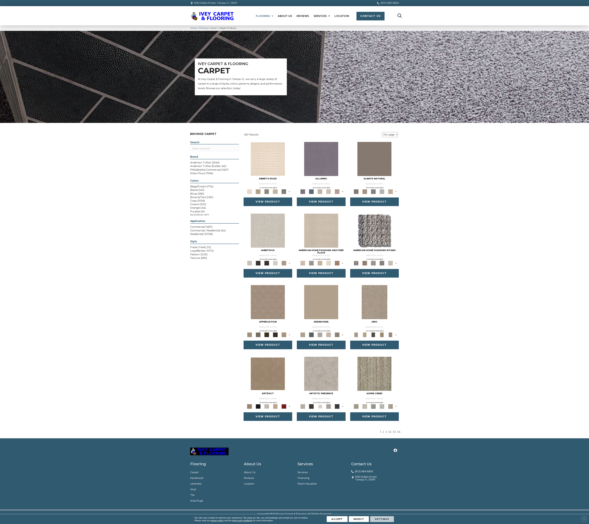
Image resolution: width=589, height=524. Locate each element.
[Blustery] (382, 191)
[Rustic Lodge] (390, 406)
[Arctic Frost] (258, 334)
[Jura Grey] (382, 263)
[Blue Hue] (311, 334)
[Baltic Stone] (321, 373)
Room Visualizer (307, 483)
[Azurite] (311, 191)
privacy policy (217, 520)
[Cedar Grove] (373, 263)
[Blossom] (337, 191)
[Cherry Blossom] (284, 406)
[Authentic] (321, 302)
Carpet (213, 28)
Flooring (203, 28)
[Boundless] (267, 191)
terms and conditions (242, 520)
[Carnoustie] (284, 334)
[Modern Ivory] (390, 263)
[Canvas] (268, 230)
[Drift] (328, 334)
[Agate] (321, 230)
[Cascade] (267, 406)
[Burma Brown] (311, 406)
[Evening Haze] (337, 334)
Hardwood (196, 478)
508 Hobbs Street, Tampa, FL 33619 (215, 3)
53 (394, 431)
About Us (249, 472)
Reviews (249, 478)
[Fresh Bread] (284, 263)
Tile (192, 495)
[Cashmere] (275, 406)
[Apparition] (373, 334)
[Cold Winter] (328, 406)
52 (390, 431)
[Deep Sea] (337, 406)
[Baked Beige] (320, 263)
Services (303, 472)
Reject (359, 519)
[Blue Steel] (374, 230)
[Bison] (267, 334)
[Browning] (275, 334)
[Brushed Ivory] (328, 263)
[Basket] (365, 191)
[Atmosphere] (311, 263)
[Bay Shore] (382, 334)
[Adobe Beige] (374, 302)
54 (398, 431)
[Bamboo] (258, 191)
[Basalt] (320, 191)
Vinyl (193, 489)
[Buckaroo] (337, 263)
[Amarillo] (268, 302)
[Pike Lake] (373, 406)
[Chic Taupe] (275, 191)
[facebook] (395, 451)
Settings (382, 519)
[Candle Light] (320, 406)
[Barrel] (374, 158)
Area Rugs (196, 500)
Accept (337, 519)
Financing (304, 478)
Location (249, 483)
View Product (268, 201)
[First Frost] (275, 263)
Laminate (196, 483)
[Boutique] (390, 191)
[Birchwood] (268, 373)
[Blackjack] (258, 406)
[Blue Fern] (373, 191)
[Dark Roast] (267, 263)
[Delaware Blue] (284, 191)
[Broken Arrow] (390, 334)
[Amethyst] (321, 158)
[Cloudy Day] (320, 334)
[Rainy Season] (382, 406)
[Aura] (268, 158)
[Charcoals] (258, 263)
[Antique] (365, 334)
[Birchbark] (328, 191)
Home (193, 28)
